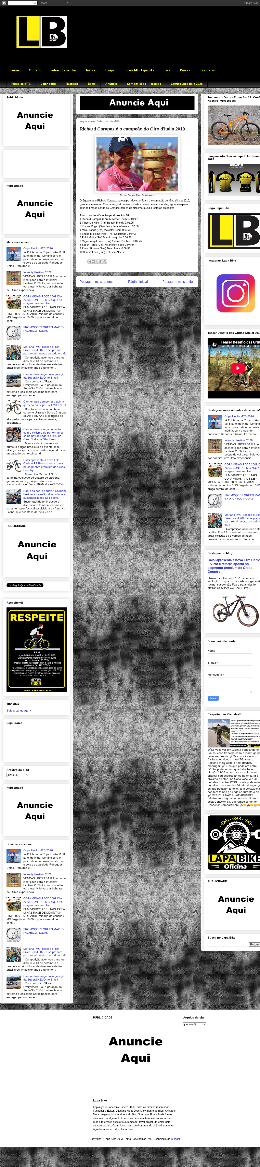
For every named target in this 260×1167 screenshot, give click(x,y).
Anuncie (111, 84)
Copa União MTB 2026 (38, 248)
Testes (90, 70)
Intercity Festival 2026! (37, 272)
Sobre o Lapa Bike (63, 70)
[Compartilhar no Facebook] (101, 261)
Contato (35, 70)
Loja (167, 70)
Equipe (110, 70)
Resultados (208, 70)
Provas (185, 70)
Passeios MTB (21, 84)
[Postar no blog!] (93, 261)
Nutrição (72, 84)
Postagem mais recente (97, 281)
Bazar (91, 84)
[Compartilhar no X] (97, 261)
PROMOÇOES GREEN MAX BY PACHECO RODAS (43, 329)
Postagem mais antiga (178, 281)
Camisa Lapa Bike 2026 (187, 84)
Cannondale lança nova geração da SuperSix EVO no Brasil (44, 375)
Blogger (175, 1138)
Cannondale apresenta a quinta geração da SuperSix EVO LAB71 (44, 403)
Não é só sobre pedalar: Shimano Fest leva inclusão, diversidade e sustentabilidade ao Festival (45, 494)
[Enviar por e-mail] (89, 261)
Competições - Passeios (144, 84)
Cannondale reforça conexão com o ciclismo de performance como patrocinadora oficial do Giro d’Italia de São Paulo (43, 434)
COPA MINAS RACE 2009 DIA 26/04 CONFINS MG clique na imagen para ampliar (42, 300)
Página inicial (138, 281)
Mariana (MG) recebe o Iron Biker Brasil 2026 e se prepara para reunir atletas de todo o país (44, 350)
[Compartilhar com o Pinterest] (105, 261)
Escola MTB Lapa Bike (140, 70)
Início (15, 70)
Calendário (48, 84)
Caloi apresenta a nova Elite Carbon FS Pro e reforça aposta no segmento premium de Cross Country (44, 465)
